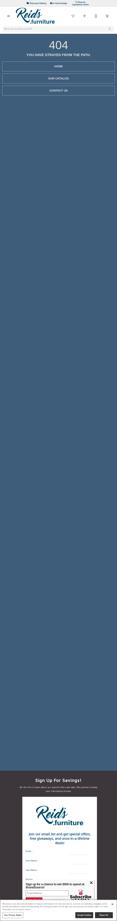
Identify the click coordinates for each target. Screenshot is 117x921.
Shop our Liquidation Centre (80, 3)
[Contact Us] (95, 16)
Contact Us (58, 90)
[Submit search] (110, 28)
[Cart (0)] (107, 16)
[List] (73, 16)
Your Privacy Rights (13, 915)
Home (58, 66)
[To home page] (35, 16)
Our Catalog (58, 78)
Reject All (104, 915)
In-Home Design (59, 3)
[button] (8, 16)
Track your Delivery (38, 3)
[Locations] (84, 16)
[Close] (112, 904)
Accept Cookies (84, 915)
